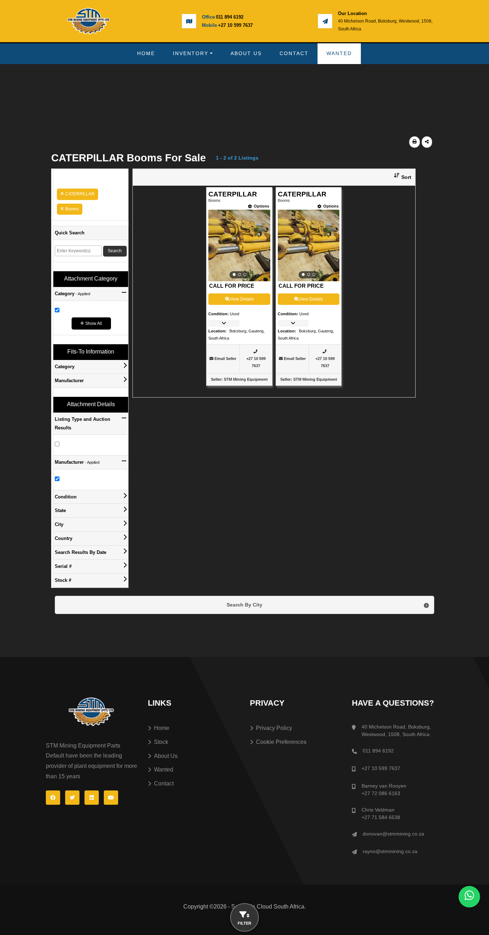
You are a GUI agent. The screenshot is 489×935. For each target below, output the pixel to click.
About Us (246, 53)
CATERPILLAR (80, 193)
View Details (241, 299)
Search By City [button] (244, 605)
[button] (399, 177)
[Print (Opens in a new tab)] (414, 142)
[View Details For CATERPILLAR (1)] (239, 245)
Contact (294, 53)
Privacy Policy (274, 728)
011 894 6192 (229, 17)
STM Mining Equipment (246, 379)
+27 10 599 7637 (235, 25)
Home (146, 53)
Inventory (190, 53)
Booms (72, 208)
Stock (161, 742)
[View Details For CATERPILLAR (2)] (309, 245)
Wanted (339, 53)
